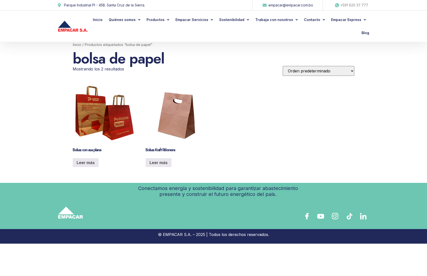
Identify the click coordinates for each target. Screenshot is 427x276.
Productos (156, 20)
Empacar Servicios (191, 20)
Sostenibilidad (231, 20)
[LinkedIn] (362, 216)
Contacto (312, 20)
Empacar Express (346, 20)
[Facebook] (306, 216)
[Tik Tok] (348, 216)
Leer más (86, 162)
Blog (365, 33)
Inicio (98, 20)
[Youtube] (320, 216)
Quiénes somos (122, 20)
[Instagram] (334, 216)
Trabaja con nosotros (274, 20)
